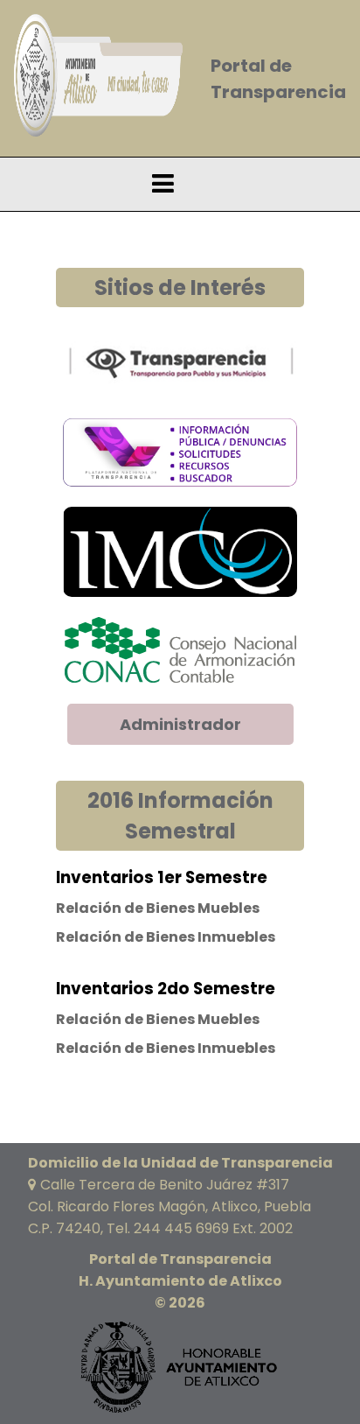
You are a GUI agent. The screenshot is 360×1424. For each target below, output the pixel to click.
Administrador (180, 724)
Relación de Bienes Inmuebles (165, 937)
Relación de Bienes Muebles (158, 908)
